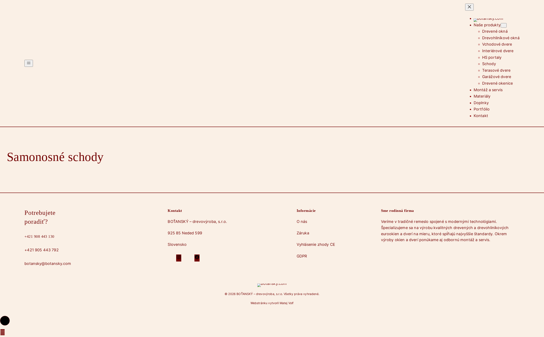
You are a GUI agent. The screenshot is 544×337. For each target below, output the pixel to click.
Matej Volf (287, 303)
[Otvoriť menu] (28, 63)
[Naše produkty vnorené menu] (504, 25)
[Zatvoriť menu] (469, 7)
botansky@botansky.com (47, 263)
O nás (302, 221)
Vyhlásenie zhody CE (316, 244)
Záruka (303, 233)
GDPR (302, 256)
